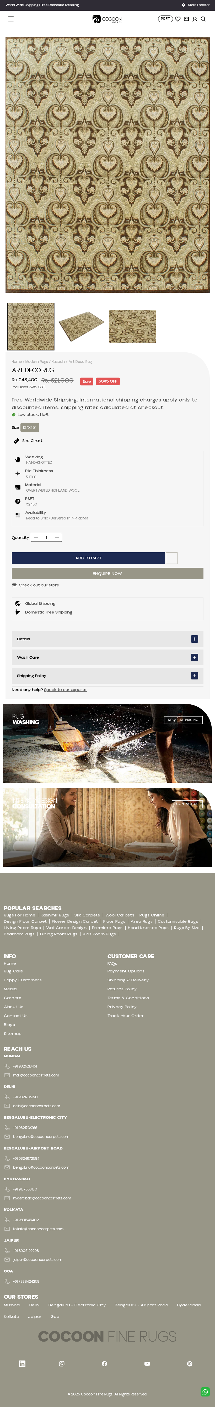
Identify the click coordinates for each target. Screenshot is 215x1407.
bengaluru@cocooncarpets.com (41, 1137)
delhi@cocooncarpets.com (36, 1106)
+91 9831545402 (26, 1220)
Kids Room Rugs (99, 934)
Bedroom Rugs (19, 934)
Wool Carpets (120, 915)
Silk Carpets (87, 915)
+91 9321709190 (25, 1097)
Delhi (34, 1305)
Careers (12, 998)
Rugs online (151, 915)
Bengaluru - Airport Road (141, 1305)
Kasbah (58, 361)
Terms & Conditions (128, 998)
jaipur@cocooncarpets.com (37, 1259)
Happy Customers (23, 980)
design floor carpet (25, 921)
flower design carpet (75, 921)
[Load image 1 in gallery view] (31, 326)
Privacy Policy (122, 1007)
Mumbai (12, 1305)
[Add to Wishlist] (172, 558)
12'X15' (30, 427)
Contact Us (16, 1016)
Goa (55, 1317)
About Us (14, 1007)
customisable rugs (178, 921)
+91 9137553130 (25, 1189)
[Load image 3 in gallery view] (132, 326)
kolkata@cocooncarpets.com (38, 1229)
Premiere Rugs (107, 928)
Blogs (9, 1025)
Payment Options (126, 971)
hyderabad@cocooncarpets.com (42, 1198)
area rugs (142, 921)
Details (23, 639)
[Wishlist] (178, 19)
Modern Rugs (36, 361)
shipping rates (80, 407)
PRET (165, 19)
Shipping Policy (31, 676)
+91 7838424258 (26, 1281)
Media (10, 989)
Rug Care (13, 971)
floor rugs (114, 921)
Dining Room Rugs (59, 934)
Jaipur (35, 1317)
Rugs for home (19, 915)
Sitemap (13, 1034)
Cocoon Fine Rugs (96, 1394)
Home (17, 361)
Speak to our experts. (65, 690)
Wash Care (28, 657)
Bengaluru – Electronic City (77, 1305)
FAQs (112, 963)
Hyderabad (189, 1305)
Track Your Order (126, 1016)
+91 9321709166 (25, 1128)
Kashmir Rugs (55, 915)
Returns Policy (122, 989)
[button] (14, 19)
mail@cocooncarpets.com (36, 1075)
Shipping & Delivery (128, 980)
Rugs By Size (187, 928)
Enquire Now (107, 573)
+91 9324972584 (26, 1158)
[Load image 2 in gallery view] (81, 326)
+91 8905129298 (26, 1251)
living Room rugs (22, 928)
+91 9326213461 (25, 1066)
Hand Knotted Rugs (148, 928)
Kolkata (11, 1317)
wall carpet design (66, 928)
